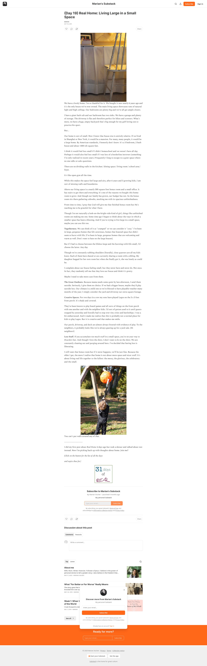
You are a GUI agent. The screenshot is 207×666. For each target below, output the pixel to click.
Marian (66, 22)
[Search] (176, 4)
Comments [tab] (69, 535)
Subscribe (189, 4)
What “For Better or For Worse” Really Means (86, 584)
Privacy (102, 651)
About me (69, 567)
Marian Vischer (79, 575)
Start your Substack (97, 656)
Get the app (114, 656)
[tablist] (73, 534)
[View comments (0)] (71, 29)
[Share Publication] (180, 4)
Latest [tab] (72, 562)
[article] (103, 572)
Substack (93, 661)
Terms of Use (114, 618)
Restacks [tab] (78, 535)
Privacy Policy (119, 620)
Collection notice (118, 651)
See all (68, 618)
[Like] (66, 29)
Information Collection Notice (102, 620)
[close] (124, 590)
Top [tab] (67, 562)
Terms (109, 651)
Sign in (200, 4)
